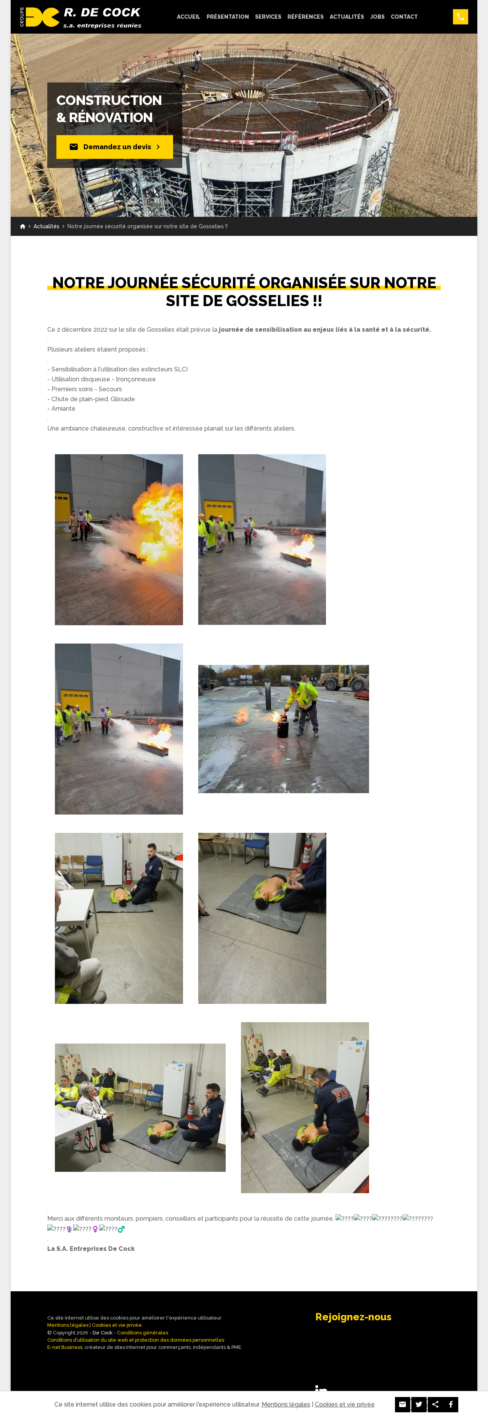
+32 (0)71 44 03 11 (460, 16)
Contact (404, 17)
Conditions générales (142, 1333)
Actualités (347, 17)
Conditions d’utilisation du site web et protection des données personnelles (135, 1340)
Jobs (377, 17)
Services (268, 17)
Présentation (228, 17)
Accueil (189, 17)
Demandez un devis (117, 147)
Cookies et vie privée (117, 1325)
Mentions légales (67, 1325)
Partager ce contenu (435, 1404)
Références (305, 17)
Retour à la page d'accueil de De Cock (23, 226)
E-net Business (64, 1347)
